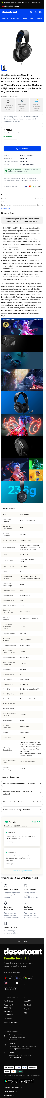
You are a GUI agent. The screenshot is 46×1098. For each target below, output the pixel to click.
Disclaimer (9, 1095)
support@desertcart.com (19, 1049)
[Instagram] (6, 989)
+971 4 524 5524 (15, 1058)
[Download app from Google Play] (11, 1081)
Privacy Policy (11, 1091)
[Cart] (40, 12)
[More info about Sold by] (35, 155)
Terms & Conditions (13, 1087)
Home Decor (15, 19)
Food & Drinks (28, 19)
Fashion (39, 19)
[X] (10, 989)
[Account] (36, 12)
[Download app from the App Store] (26, 1081)
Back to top (22, 941)
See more (5, 208)
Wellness (5, 19)
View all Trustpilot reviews (22, 871)
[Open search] (31, 12)
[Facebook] (15, 989)
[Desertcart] (9, 12)
